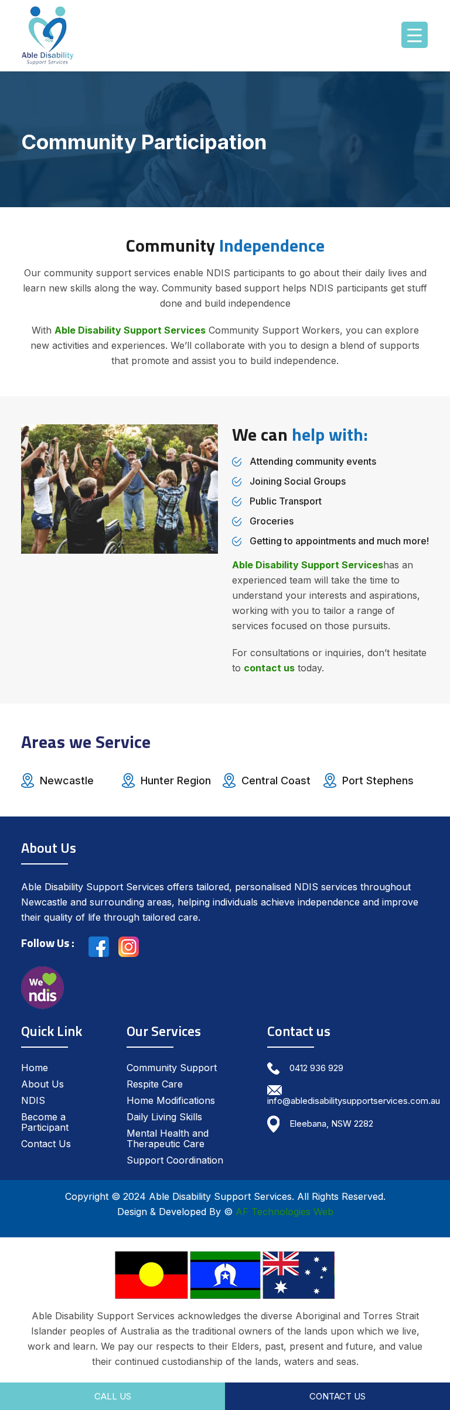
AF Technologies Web (284, 1211)
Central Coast (276, 780)
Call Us (112, 1396)
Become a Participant (45, 1122)
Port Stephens (378, 780)
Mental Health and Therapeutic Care (168, 1138)
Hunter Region (176, 780)
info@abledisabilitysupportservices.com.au (353, 1100)
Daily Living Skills (164, 1116)
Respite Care (155, 1084)
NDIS (33, 1100)
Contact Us (46, 1143)
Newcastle (67, 780)
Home (34, 1067)
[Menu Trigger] (414, 35)
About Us (42, 1084)
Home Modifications (171, 1100)
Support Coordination (175, 1160)
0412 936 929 (316, 1067)
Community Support (172, 1067)
